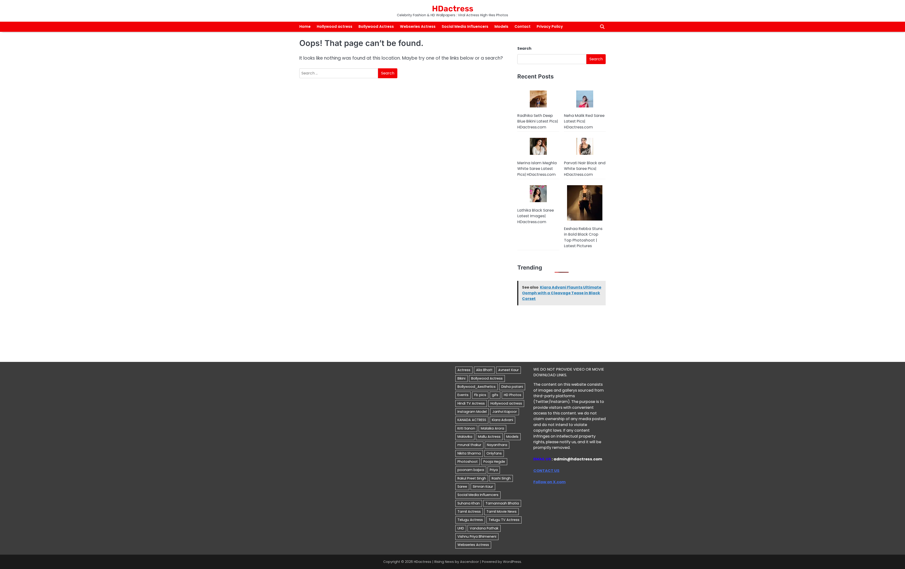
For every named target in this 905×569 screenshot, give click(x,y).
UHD (460, 528)
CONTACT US (546, 470)
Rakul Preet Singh (471, 478)
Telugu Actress (470, 519)
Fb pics (480, 395)
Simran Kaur (483, 486)
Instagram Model (472, 411)
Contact (522, 26)
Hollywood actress (334, 26)
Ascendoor (469, 561)
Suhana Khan (468, 503)
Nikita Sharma (469, 453)
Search (524, 48)
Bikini (461, 378)
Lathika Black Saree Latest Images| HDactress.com (535, 216)
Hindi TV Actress (471, 403)
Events (463, 395)
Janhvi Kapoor (504, 411)
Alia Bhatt (484, 370)
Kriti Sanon (466, 428)
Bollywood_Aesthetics (476, 386)
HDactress (452, 8)
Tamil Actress (469, 511)
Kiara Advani (502, 420)
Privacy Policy (550, 26)
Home (305, 26)
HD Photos (512, 395)
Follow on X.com (549, 482)
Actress (463, 370)
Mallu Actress (489, 436)
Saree (462, 486)
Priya (494, 469)
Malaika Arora (492, 428)
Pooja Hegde (494, 461)
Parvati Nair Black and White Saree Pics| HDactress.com (584, 168)
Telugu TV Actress (504, 519)
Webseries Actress (418, 26)
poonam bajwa (470, 469)
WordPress (512, 561)
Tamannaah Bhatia (502, 503)
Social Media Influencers (465, 26)
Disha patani (512, 386)
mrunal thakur (469, 444)
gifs (495, 395)
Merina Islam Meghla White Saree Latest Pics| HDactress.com (537, 168)
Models (501, 26)
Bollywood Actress (376, 26)
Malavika (464, 436)
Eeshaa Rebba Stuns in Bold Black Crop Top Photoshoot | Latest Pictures (583, 237)
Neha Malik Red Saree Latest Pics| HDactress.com (584, 121)
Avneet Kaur (508, 370)
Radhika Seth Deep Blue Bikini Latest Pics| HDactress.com (537, 121)
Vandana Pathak (484, 528)
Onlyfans (494, 453)
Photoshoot (467, 461)
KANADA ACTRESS (471, 420)
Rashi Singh (501, 478)
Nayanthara (497, 444)
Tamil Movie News (501, 511)
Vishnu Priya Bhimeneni (476, 536)
